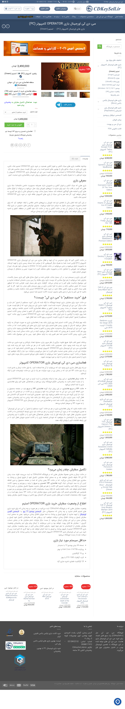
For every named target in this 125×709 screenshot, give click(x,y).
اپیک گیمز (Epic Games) (110, 85)
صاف (36, 108)
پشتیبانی (7, 102)
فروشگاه (113, 684)
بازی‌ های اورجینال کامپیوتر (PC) (71, 29)
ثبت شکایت (78, 684)
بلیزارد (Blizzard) (113, 78)
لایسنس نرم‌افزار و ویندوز (112, 115)
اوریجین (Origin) (113, 74)
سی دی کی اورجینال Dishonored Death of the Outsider (64, 598)
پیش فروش (117, 119)
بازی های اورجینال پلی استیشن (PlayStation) (112, 109)
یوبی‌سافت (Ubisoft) (112, 81)
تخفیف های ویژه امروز (25, 16)
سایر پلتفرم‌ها (115, 95)
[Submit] (99, 46)
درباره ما (56, 16)
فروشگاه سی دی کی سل (104, 16)
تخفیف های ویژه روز (113, 60)
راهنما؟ (20, 138)
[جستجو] (75, 9)
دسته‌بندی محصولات (87, 16)
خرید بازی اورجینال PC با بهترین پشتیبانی (49, 650)
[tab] (85, 158)
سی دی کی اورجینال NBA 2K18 (46, 596)
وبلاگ (74, 16)
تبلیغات (38, 16)
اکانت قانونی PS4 (114, 128)
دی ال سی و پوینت (114, 124)
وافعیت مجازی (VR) (112, 91)
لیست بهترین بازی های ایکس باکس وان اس (47, 642)
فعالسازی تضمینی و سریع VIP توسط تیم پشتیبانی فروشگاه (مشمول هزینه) (19, 133)
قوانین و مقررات (87, 684)
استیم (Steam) (46, 29)
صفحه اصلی (119, 16)
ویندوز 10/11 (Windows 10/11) (108, 88)
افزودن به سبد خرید (14, 124)
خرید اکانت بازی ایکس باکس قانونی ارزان (47, 635)
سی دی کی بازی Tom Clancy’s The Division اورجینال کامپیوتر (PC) (82, 598)
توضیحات (85, 159)
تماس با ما (65, 16)
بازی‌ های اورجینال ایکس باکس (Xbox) (112, 102)
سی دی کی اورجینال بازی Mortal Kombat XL (29, 597)
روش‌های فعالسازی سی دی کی (101, 684)
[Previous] (86, 76)
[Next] (43, 76)
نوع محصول (33, 112)
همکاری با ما (47, 16)
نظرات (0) (75, 159)
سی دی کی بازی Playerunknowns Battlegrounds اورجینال (11, 596)
